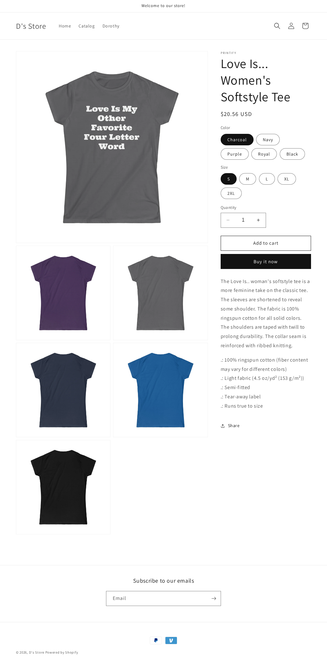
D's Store (36, 652)
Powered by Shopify (61, 652)
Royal (264, 154)
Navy (268, 139)
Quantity (229, 207)
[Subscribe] (214, 598)
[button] (277, 26)
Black (292, 154)
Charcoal (237, 139)
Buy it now (266, 261)
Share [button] (234, 425)
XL (286, 179)
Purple (234, 154)
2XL (231, 193)
